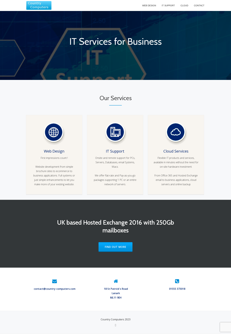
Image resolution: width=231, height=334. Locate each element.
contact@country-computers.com (54, 289)
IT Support (168, 5)
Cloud (184, 5)
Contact (199, 5)
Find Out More (118, 247)
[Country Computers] (39, 5)
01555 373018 (177, 289)
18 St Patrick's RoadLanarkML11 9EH (116, 293)
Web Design (149, 5)
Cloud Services (175, 151)
